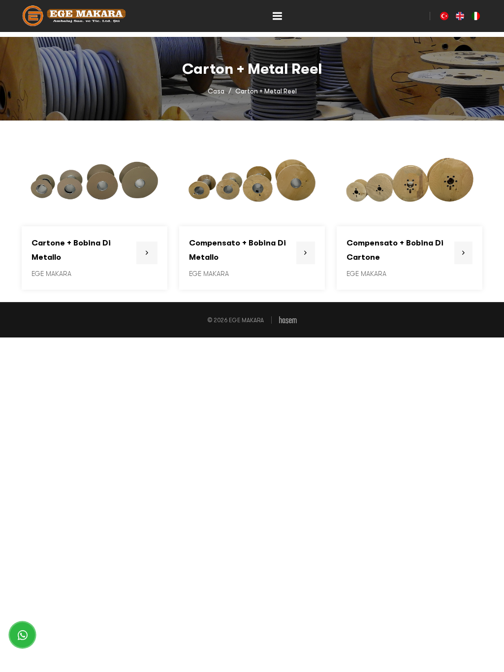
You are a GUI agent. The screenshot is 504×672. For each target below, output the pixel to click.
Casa (216, 91)
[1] (277, 16)
